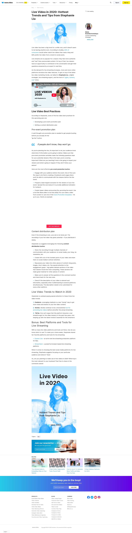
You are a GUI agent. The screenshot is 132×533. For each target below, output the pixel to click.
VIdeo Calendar (35, 500)
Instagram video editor (37, 513)
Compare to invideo (56, 514)
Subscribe (74, 487)
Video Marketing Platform (38, 508)
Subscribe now (60, 449)
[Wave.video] (7, 3)
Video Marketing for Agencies (39, 515)
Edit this (54, 226)
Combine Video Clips (56, 508)
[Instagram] (99, 497)
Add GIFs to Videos (56, 519)
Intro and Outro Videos (56, 504)
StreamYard (38, 344)
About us (69, 504)
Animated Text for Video (37, 504)
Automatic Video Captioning (38, 511)
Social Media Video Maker (38, 498)
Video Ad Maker (35, 502)
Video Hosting (40, 7)
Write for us (70, 508)
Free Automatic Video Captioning (39, 517)
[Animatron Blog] (35, 527)
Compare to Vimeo (56, 512)
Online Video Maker (36, 506)
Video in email (54, 506)
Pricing (70, 2)
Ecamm (39, 338)
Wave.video (70, 498)
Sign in (117, 2)
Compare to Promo (56, 511)
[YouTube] (95, 497)
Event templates (63, 195)
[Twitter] (92, 497)
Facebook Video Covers (57, 500)
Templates (33, 2)
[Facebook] (88, 497)
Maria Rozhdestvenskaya (91, 32)
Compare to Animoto (56, 517)
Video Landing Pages (56, 498)
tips (38, 436)
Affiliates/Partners (71, 506)
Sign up (126, 2)
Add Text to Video (55, 502)
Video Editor (70, 502)
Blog (33, 7)
